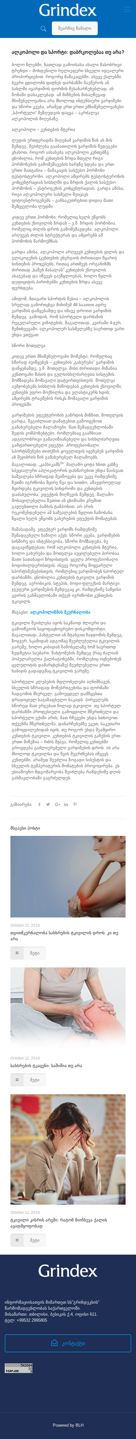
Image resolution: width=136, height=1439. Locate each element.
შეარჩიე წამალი (74, 28)
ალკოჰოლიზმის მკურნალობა (60, 612)
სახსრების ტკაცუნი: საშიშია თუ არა (46, 1065)
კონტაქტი (73, 1343)
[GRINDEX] (68, 9)
